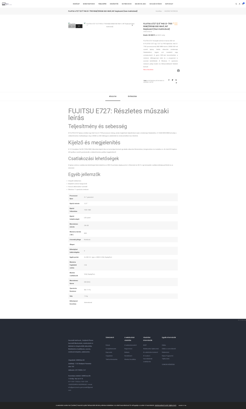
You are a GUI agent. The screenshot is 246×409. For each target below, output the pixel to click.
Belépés (126, 352)
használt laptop (148, 82)
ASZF (145, 345)
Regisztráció (128, 349)
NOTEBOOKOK (127, 4)
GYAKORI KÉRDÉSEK (168, 364)
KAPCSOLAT (169, 4)
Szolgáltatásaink (111, 349)
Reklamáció (165, 352)
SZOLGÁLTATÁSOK (156, 4)
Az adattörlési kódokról (150, 352)
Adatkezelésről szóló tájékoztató (165, 405)
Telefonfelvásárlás (111, 359)
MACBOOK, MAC (140, 4)
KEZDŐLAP (76, 4)
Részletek (112, 96)
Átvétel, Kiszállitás (130, 359)
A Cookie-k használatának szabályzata (147, 358)
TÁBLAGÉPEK (102, 4)
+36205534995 (73, 384)
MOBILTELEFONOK (89, 4)
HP (147, 80)
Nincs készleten (148, 69)
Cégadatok (109, 356)
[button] (132, 25)
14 (163, 80)
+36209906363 (82, 384)
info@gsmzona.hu (74, 387)
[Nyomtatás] (178, 70)
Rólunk (108, 345)
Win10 (161, 80)
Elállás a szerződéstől (169, 349)
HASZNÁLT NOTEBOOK (171, 11)
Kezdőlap (159, 11)
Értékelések (132, 96)
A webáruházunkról (130, 345)
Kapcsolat (109, 352)
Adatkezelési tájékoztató (151, 349)
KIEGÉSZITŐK (114, 4)
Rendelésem (128, 356)
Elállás (164, 345)
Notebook (152, 80)
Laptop (157, 80)
